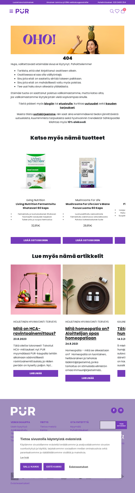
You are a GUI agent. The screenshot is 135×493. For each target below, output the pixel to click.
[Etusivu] (15, 11)
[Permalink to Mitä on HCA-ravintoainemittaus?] (36, 291)
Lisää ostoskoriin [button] (36, 240)
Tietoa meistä (48, 426)
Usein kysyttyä (19, 426)
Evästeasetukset (20, 483)
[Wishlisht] (117, 11)
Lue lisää (24, 457)
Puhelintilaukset (79, 430)
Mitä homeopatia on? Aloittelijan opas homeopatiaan (87, 333)
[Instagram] (120, 411)
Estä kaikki (53, 467)
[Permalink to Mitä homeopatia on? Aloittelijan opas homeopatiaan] (88, 291)
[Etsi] (112, 11)
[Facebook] (113, 411)
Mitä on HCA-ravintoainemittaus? (34, 331)
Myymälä (75, 426)
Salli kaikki (31, 467)
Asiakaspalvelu (19, 430)
